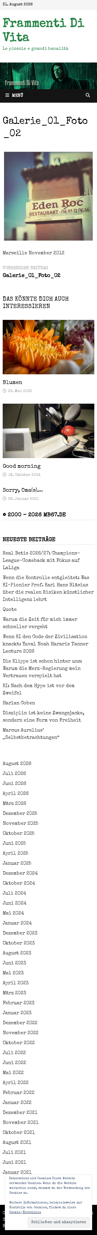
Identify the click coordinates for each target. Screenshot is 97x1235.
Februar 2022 (18, 1093)
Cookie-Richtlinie (25, 1212)
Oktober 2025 (18, 833)
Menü (17, 96)
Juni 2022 (14, 1063)
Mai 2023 (13, 973)
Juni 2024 (14, 903)
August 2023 (17, 953)
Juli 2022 (14, 1053)
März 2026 (14, 803)
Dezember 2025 (20, 813)
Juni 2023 (14, 963)
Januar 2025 (17, 863)
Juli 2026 (14, 774)
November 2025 (20, 823)
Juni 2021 (14, 1162)
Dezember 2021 (20, 1113)
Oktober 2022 (19, 1043)
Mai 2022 (13, 1073)
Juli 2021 (14, 1152)
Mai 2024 (13, 913)
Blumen (12, 383)
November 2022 (21, 1033)
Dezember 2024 (20, 873)
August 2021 (17, 1142)
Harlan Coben (19, 703)
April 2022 (16, 1083)
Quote (10, 609)
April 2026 (16, 793)
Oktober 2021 (19, 1132)
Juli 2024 (14, 893)
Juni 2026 (14, 783)
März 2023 (14, 993)
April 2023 (16, 983)
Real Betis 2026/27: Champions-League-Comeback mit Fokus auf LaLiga (41, 560)
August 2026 (17, 764)
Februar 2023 (18, 1003)
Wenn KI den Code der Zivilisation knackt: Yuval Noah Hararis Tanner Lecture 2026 (45, 644)
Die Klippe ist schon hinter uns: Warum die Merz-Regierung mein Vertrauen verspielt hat (42, 669)
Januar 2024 (17, 923)
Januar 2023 (17, 1013)
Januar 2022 (17, 1103)
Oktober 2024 (19, 883)
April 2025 (15, 853)
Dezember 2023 (20, 933)
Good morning (22, 466)
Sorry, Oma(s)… (23, 490)
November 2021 (21, 1122)
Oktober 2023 (19, 943)
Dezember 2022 (20, 1023)
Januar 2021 (17, 1172)
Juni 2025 (14, 843)
